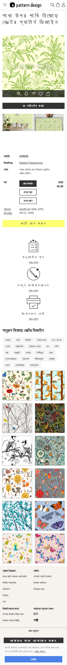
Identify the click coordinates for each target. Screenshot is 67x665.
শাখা (18, 340)
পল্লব (7, 340)
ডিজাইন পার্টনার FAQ (11, 620)
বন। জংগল (57, 340)
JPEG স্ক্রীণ (28, 200)
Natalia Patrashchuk (31, 163)
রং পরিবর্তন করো (33, 105)
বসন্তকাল (34, 365)
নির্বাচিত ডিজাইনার (9, 582)
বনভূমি (51, 359)
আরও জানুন (33, 262)
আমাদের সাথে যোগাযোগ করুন (33, 641)
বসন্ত (28, 352)
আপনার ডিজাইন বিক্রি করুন (13, 614)
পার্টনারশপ (6, 588)
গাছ (6, 352)
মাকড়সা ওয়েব (34, 346)
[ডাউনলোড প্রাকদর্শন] (26, 94)
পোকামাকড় (19, 365)
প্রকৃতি (17, 352)
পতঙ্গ (7, 365)
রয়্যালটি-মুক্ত (25, 209)
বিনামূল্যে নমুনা (39, 588)
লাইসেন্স (5, 595)
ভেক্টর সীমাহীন (28, 183)
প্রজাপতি (19, 346)
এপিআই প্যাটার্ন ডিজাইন (43, 576)
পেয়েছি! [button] (33, 659)
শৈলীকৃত (40, 352)
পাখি (56, 346)
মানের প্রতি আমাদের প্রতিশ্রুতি (15, 576)
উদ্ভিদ (28, 340)
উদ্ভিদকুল (39, 359)
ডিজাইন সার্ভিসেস (40, 582)
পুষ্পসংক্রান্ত (10, 359)
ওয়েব (7, 346)
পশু (47, 346)
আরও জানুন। (40, 651)
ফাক (4, 601)
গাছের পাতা (41, 340)
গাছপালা (25, 359)
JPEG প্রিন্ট (27, 192)
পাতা (51, 352)
